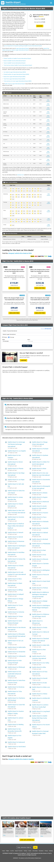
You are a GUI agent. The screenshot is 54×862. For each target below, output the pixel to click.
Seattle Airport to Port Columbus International (39, 658)
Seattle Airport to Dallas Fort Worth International (40, 463)
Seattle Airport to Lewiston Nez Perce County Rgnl (40, 706)
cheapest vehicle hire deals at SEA (20, 253)
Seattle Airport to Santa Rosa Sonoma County (16, 682)
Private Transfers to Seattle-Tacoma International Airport (17, 58)
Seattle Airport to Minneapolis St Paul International (41, 488)
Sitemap (51, 850)
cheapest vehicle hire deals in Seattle (21, 759)
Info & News (35, 850)
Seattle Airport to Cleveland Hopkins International (40, 640)
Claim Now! (23, 360)
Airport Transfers (19, 850)
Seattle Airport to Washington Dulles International (17, 547)
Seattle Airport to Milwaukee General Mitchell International (16, 636)
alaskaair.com (20, 174)
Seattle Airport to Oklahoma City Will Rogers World (40, 616)
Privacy (46, 850)
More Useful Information (27, 839)
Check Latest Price (14, 288)
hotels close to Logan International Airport (15, 83)
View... (4, 835)
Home (3, 850)
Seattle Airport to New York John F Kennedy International (16, 512)
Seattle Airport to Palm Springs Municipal (15, 662)
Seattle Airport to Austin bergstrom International (39, 508)
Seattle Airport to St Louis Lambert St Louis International (17, 574)
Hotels (29, 850)
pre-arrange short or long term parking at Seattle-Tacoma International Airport (23, 45)
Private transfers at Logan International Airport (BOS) (16, 74)
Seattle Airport (15, 3)
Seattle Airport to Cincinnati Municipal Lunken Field (40, 733)
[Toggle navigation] (51, 2)
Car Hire (12, 850)
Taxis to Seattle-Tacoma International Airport (14, 63)
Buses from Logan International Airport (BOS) (14, 76)
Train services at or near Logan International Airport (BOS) (17, 81)
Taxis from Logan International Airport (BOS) (14, 78)
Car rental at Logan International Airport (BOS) (15, 72)
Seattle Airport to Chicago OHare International (40, 444)
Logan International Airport (22, 48)
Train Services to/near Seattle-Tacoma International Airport (18, 65)
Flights (7, 850)
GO (35, 847)
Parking (25, 850)
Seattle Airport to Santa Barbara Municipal (15, 622)
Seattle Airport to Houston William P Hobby (16, 713)
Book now (39, 26)
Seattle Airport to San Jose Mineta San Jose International (41, 475)
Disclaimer (41, 850)
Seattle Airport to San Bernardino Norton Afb (15, 731)
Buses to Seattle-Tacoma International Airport (15, 60)
